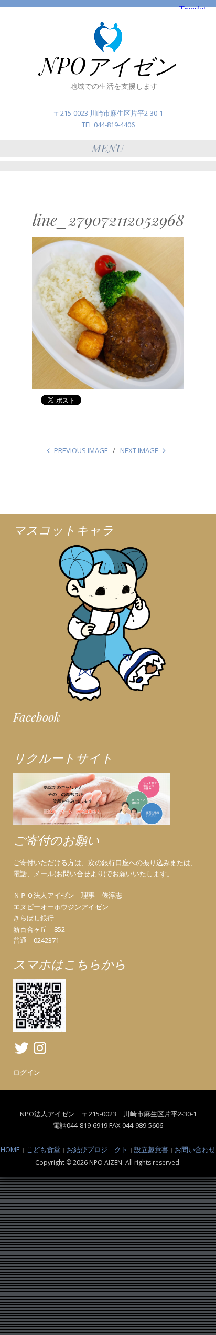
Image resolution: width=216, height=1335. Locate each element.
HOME (10, 1149)
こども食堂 (43, 1149)
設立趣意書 (151, 1149)
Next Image (139, 450)
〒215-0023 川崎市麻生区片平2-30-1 (108, 113)
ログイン (26, 1072)
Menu (108, 148)
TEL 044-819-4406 (108, 124)
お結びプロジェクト (97, 1149)
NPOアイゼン (108, 65)
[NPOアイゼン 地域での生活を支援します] (108, 37)
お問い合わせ (195, 1149)
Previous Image (81, 450)
